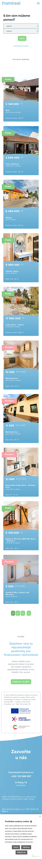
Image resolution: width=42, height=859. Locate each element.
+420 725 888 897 (21, 776)
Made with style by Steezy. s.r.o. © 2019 (15, 809)
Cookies (31, 799)
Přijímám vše (21, 852)
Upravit (16, 847)
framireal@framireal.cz (21, 772)
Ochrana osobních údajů (19, 799)
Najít (22, 38)
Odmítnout (26, 847)
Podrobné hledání (21, 45)
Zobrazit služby (21, 681)
